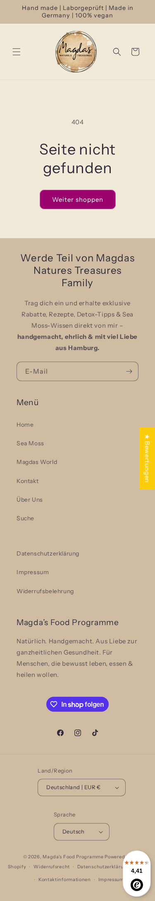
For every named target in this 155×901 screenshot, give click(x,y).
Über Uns (30, 499)
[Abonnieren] (129, 371)
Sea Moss (30, 443)
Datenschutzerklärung (48, 553)
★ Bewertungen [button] (147, 458)
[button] (16, 52)
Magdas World (37, 462)
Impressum (33, 572)
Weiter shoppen (77, 199)
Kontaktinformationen (64, 879)
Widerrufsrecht (51, 867)
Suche (25, 518)
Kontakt (27, 481)
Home (25, 424)
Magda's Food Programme (73, 857)
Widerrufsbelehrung (45, 591)
